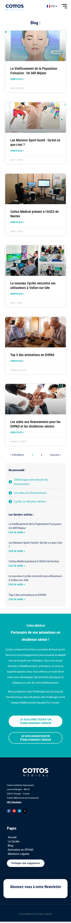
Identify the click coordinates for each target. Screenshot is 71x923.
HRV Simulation (14, 802)
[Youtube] (14, 811)
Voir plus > (17, 79)
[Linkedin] (19, 811)
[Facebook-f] (9, 811)
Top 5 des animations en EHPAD (32, 355)
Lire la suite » (17, 532)
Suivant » (55, 455)
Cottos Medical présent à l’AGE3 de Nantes (34, 561)
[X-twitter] (25, 811)
